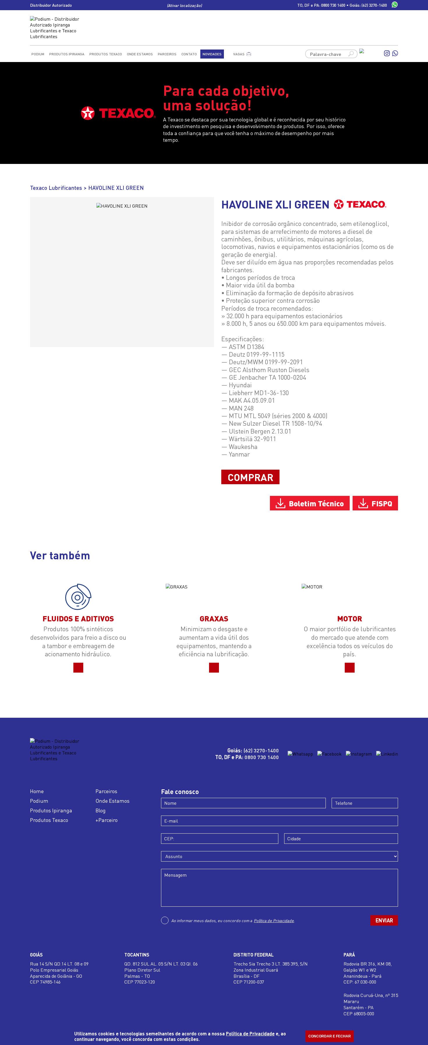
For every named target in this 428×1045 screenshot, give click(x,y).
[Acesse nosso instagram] (387, 53)
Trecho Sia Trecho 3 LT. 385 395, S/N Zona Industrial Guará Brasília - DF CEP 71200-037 (271, 973)
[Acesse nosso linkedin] (387, 754)
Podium (37, 54)
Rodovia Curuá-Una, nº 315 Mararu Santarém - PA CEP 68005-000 (371, 1004)
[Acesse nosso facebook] (370, 54)
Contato (189, 54)
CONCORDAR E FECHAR (329, 1036)
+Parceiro (106, 820)
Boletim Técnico (316, 503)
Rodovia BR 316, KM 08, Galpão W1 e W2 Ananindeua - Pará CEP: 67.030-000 (368, 973)
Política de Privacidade (274, 920)
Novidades (212, 54)
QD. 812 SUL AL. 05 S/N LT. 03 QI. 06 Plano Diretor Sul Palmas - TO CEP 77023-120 (161, 973)
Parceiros (167, 54)
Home (37, 791)
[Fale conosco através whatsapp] (394, 5)
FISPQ (382, 503)
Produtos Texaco (105, 54)
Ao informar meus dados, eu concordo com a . (233, 920)
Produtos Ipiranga (66, 54)
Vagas (239, 54)
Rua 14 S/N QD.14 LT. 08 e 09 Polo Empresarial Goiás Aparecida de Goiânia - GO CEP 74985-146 (59, 973)
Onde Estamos (140, 54)
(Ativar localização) (184, 5)
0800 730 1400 (333, 5)
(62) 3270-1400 (374, 5)
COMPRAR (250, 477)
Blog (100, 810)
